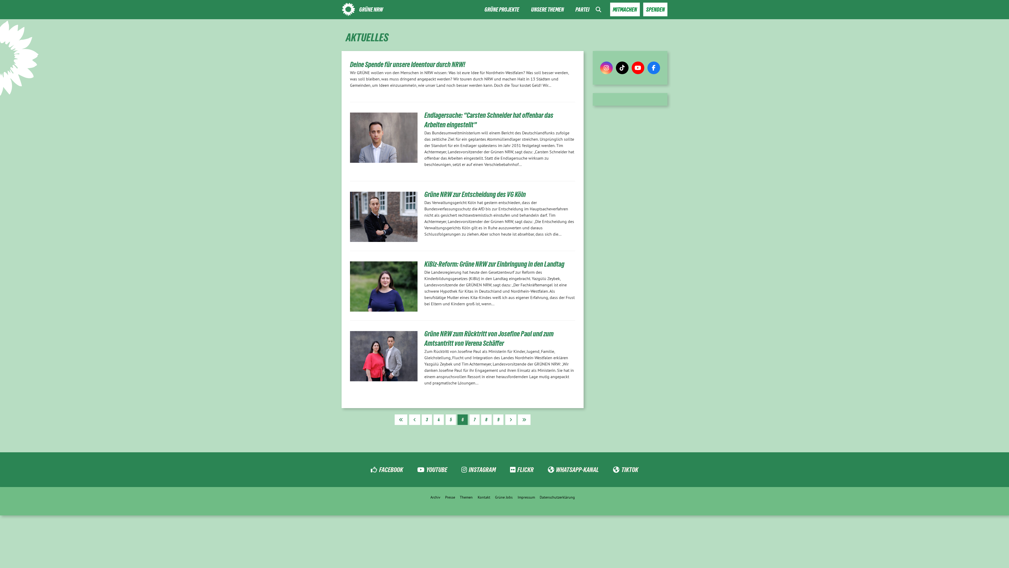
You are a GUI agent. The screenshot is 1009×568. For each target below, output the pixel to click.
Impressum (526, 497)
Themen (466, 497)
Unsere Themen (547, 9)
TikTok (629, 469)
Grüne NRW (371, 9)
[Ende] (524, 419)
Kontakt (484, 497)
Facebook (391, 469)
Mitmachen (625, 9)
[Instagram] (606, 68)
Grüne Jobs (504, 497)
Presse (450, 497)
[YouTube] (638, 68)
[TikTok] (622, 68)
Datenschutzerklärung (557, 497)
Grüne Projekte (502, 9)
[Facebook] (653, 68)
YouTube (436, 469)
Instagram (482, 469)
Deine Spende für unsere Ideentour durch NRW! (407, 64)
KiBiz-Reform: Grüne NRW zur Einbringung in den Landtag (494, 264)
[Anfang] (401, 419)
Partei (582, 9)
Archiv (435, 497)
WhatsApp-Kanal (577, 469)
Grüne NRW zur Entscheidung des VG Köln (475, 194)
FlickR (525, 469)
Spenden (655, 9)
